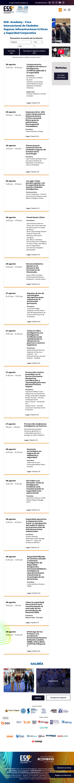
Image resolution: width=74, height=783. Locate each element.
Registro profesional (63, 775)
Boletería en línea (64, 768)
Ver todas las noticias (61, 76)
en (60, 10)
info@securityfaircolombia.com (18, 3)
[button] (38, 697)
